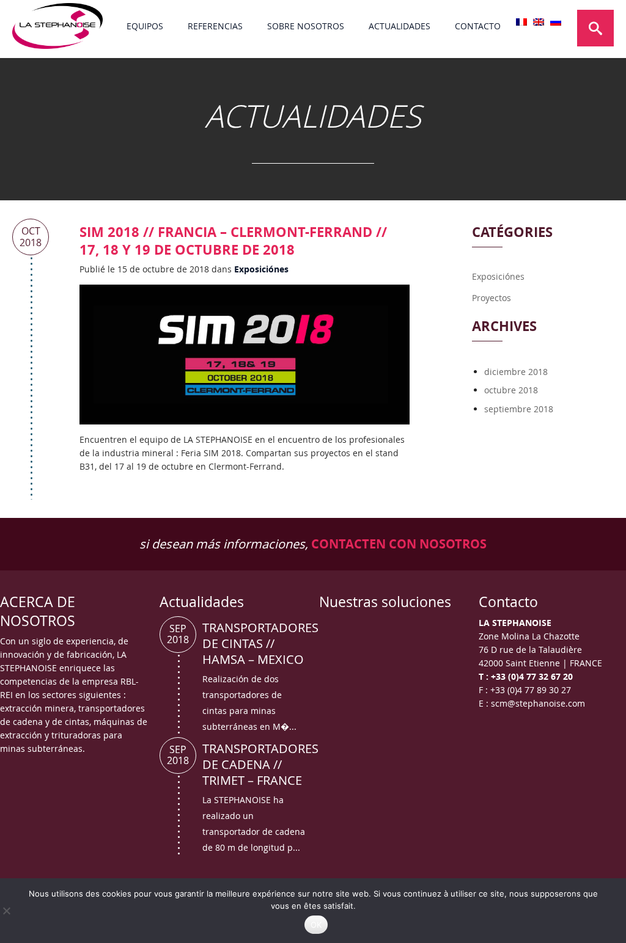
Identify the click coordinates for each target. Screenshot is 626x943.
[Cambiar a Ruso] (555, 22)
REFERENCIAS (215, 26)
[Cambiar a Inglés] (538, 22)
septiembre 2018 (518, 409)
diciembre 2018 (516, 371)
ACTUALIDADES (399, 26)
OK (316, 925)
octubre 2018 (511, 390)
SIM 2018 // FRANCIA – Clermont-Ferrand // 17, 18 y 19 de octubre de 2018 (233, 240)
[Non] (6, 911)
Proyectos (491, 298)
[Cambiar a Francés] (521, 22)
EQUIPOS (145, 26)
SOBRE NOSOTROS (305, 26)
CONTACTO (478, 26)
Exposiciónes (261, 269)
